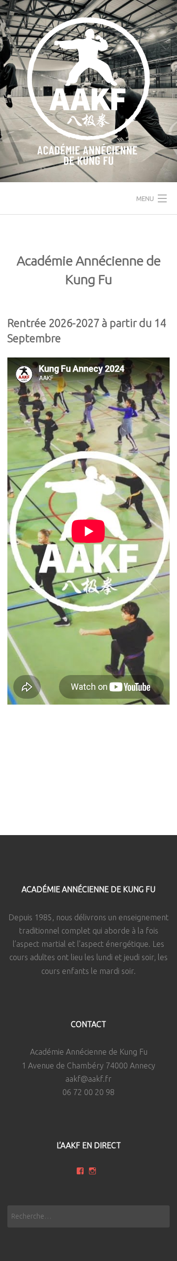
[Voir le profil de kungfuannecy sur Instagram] (92, 1171)
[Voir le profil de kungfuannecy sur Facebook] (80, 1171)
